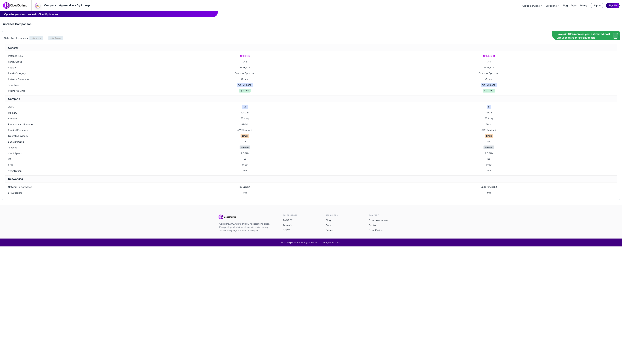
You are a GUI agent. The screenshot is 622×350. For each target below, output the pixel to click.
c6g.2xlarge (489, 55)
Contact (373, 225)
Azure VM (287, 225)
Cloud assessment (378, 220)
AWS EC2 (288, 220)
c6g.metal (245, 55)
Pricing (583, 5)
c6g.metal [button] (36, 38)
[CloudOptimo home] (15, 5)
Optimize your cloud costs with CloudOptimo (29, 14)
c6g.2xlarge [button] (55, 38)
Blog (565, 5)
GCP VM (287, 229)
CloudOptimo (376, 229)
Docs (573, 5)
